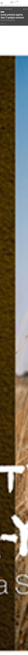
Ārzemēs (2, 11)
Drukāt (26, 9)
